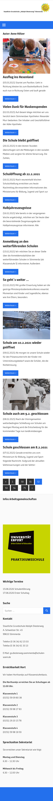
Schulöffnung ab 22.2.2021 (21, 174)
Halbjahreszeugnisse (17, 208)
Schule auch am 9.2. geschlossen (25, 414)
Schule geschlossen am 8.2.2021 (25, 447)
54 (14, 488)
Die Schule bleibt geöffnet (21, 140)
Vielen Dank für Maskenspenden (25, 107)
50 (22, 481)
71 (25, 488)
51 (30, 481)
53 (6, 488)
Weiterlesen (10, 98)
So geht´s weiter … (16, 280)
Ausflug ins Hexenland (18, 77)
